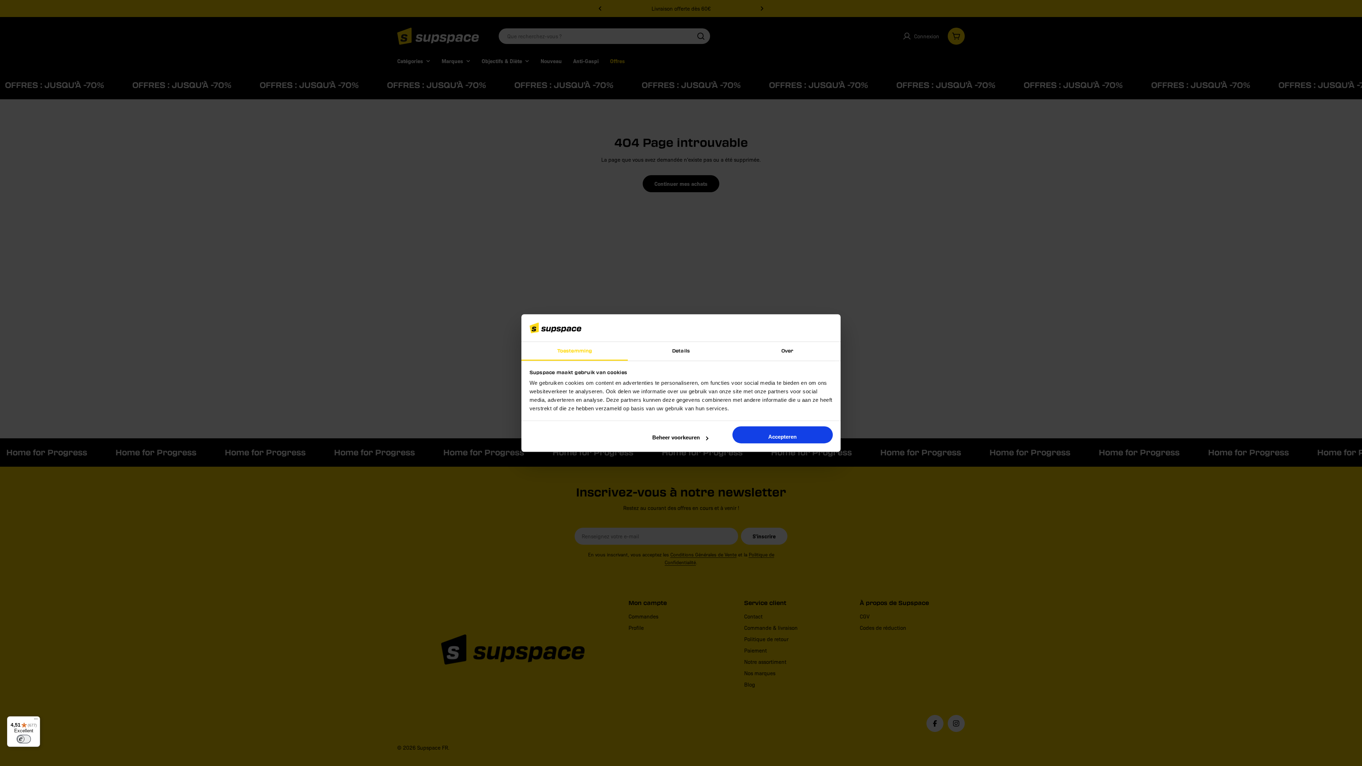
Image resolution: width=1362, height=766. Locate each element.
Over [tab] (787, 351)
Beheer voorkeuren (676, 437)
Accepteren (782, 437)
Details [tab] (681, 351)
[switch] (24, 739)
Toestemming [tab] (574, 351)
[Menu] (36, 720)
